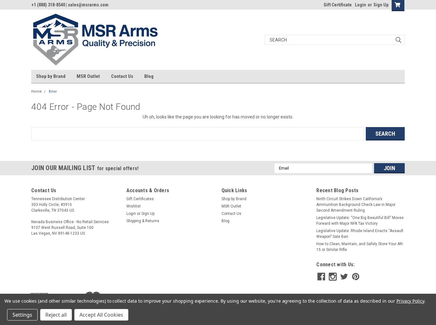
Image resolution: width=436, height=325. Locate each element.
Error (53, 91)
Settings (22, 314)
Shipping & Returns (142, 221)
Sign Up (380, 4)
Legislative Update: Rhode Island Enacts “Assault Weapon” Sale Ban (359, 234)
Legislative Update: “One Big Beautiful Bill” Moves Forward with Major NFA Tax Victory (360, 220)
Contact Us (122, 76)
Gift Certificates (140, 199)
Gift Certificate (338, 4)
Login (360, 4)
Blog (149, 76)
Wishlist (133, 206)
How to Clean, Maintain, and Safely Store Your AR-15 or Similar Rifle (359, 247)
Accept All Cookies (101, 314)
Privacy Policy (410, 301)
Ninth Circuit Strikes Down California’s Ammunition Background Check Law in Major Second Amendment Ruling (355, 205)
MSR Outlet (88, 76)
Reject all (56, 314)
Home (36, 91)
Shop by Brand (50, 76)
